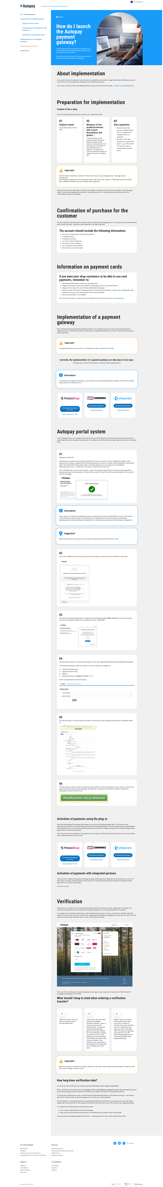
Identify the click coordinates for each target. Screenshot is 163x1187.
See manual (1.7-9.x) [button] (70, 414)
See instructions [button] (96, 410)
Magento (23, 1165)
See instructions (63, 886)
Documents (55, 1165)
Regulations (93, 298)
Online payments (29, 14)
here (118, 150)
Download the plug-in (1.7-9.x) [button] (70, 409)
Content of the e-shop (30, 23)
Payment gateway (57, 1148)
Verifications (56, 1153)
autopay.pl (72, 292)
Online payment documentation (30, 1153)
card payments (118, 298)
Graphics (54, 1168)
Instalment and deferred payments (63, 1151)
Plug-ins (54, 1170)
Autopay (102, 363)
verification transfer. (106, 348)
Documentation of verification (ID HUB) (33, 1155)
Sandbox (23, 1151)
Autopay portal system (29, 46)
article (116, 539)
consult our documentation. (124, 86)
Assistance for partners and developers (54, 6)
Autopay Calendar (57, 1155)
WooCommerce (25, 1170)
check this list (65, 82)
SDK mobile (24, 1148)
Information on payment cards (33, 35)
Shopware (23, 1172)
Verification (24, 51)
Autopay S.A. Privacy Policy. (26, 1184)
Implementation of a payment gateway (31, 40)
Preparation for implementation (32, 19)
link (72, 457)
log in (62, 1110)
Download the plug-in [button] (96, 406)
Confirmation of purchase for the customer (34, 29)
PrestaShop (24, 1168)
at (60, 722)
